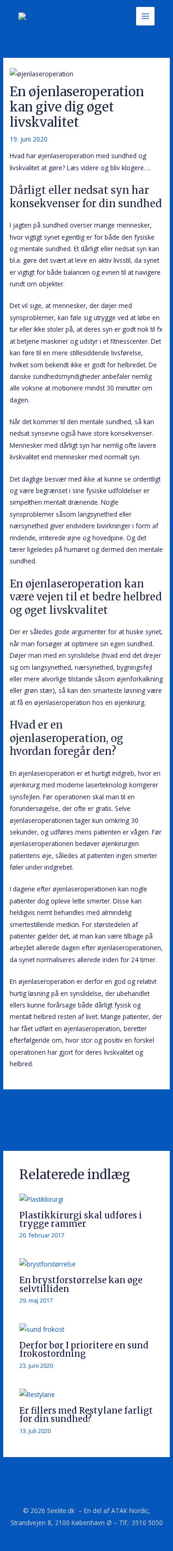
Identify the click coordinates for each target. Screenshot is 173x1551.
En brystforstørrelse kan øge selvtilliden (81, 1284)
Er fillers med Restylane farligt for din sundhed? (86, 1414)
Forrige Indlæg (86, 1105)
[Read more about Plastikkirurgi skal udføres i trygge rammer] (41, 1198)
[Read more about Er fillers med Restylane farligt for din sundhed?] (37, 1393)
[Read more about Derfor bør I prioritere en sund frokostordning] (41, 1328)
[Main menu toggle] (145, 16)
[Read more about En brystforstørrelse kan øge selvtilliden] (47, 1263)
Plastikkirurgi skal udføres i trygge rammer (80, 1219)
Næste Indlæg (86, 1129)
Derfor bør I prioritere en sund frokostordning (84, 1349)
